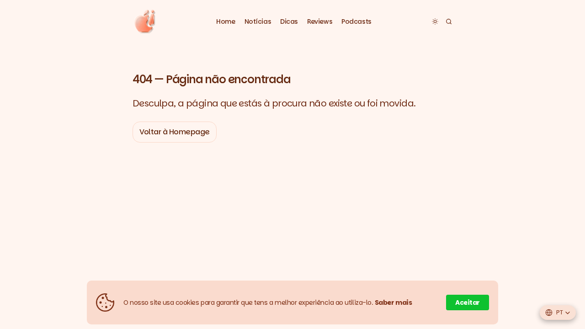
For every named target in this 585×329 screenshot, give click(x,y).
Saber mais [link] (393, 302)
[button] (258, 22)
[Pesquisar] (448, 21)
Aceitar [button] (467, 302)
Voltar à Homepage (174, 132)
